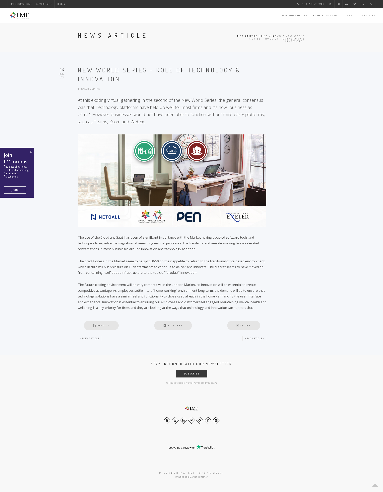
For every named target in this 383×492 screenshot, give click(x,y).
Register (368, 15)
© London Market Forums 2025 (191, 472)
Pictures (175, 325)
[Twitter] (191, 420)
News (276, 36)
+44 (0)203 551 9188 (312, 3)
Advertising (44, 3)
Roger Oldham (90, 88)
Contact (349, 15)
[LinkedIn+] (183, 420)
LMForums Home (21, 3)
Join (15, 190)
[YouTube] (167, 420)
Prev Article (90, 338)
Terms (61, 3)
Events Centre (324, 15)
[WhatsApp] (207, 420)
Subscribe (191, 373)
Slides (245, 325)
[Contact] (216, 420)
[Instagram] (175, 420)
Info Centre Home (252, 36)
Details (102, 325)
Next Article (254, 338)
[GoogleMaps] (199, 420)
